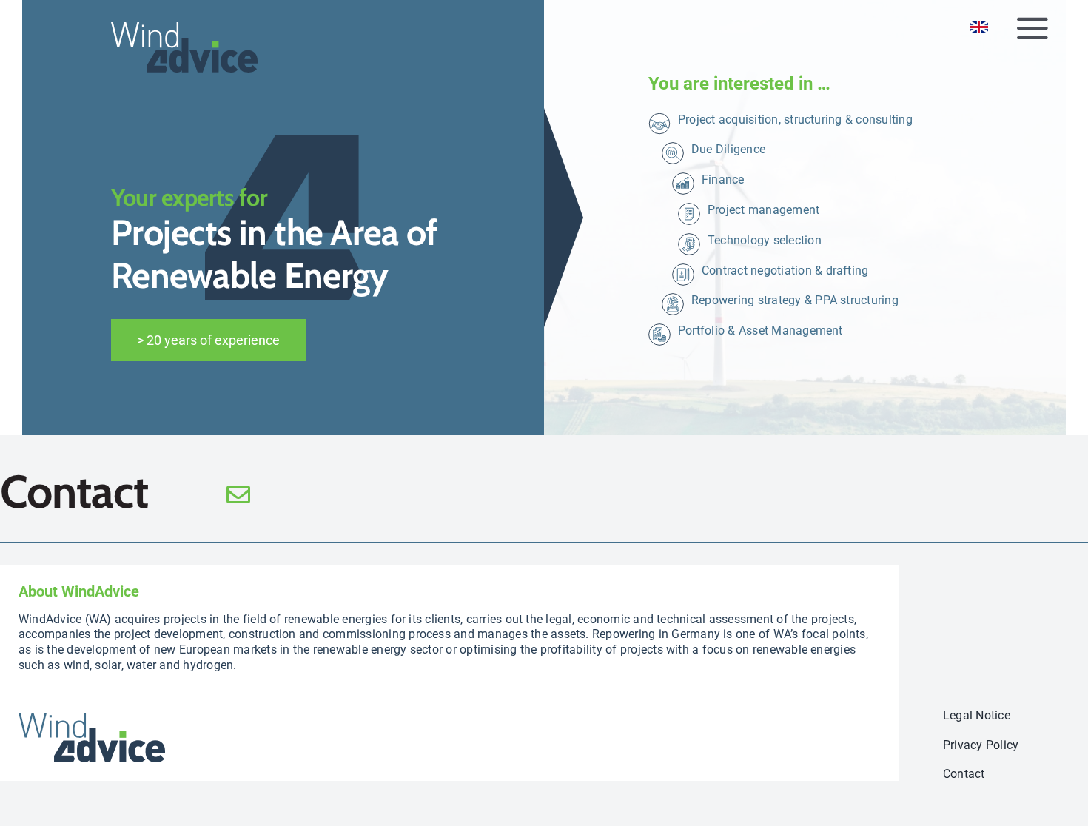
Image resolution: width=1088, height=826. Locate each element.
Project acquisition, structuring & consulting (795, 120)
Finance (723, 179)
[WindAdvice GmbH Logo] (92, 718)
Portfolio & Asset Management (760, 330)
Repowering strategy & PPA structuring (795, 300)
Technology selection (765, 240)
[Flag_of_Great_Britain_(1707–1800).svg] (979, 27)
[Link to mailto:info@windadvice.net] (342, 494)
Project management (763, 210)
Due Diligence (728, 149)
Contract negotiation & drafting (785, 270)
